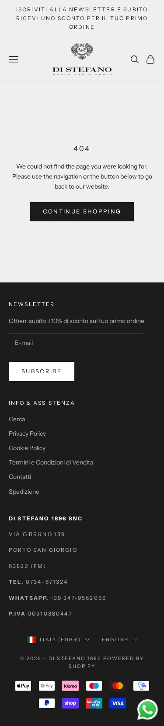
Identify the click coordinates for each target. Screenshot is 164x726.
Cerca (17, 419)
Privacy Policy (27, 433)
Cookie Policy (27, 448)
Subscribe (41, 371)
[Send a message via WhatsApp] (148, 710)
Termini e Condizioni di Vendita (51, 462)
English (115, 640)
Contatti (20, 477)
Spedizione (24, 491)
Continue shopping (82, 211)
